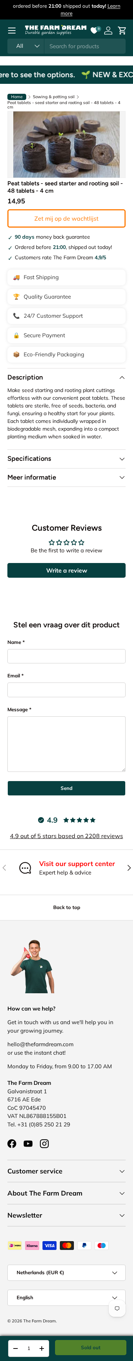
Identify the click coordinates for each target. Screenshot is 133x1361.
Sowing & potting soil (54, 97)
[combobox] (66, 46)
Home (17, 96)
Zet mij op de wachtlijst (66, 218)
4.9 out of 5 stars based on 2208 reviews (66, 836)
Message (17, 709)
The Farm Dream (39, 1320)
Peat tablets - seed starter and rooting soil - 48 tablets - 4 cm (63, 105)
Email (13, 675)
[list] (66, 144)
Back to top (66, 907)
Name (14, 642)
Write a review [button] (66, 570)
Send (66, 788)
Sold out (90, 1347)
